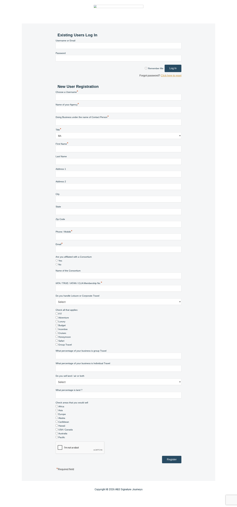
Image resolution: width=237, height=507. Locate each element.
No (59, 264)
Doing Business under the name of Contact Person (82, 117)
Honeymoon (64, 337)
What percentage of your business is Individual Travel (83, 363)
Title (58, 129)
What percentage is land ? (69, 390)
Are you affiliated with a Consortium (74, 257)
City (57, 194)
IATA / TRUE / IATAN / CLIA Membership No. (79, 283)
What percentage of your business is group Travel (81, 350)
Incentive (63, 329)
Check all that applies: (67, 310)
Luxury (61, 321)
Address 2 (61, 181)
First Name (62, 144)
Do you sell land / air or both (70, 376)
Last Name (61, 156)
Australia (62, 433)
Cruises (62, 333)
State (58, 206)
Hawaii (61, 425)
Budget (62, 325)
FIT (60, 313)
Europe (62, 414)
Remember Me (155, 68)
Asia (60, 410)
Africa (61, 406)
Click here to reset (171, 75)
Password (61, 53)
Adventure (63, 317)
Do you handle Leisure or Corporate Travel (77, 295)
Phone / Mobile (64, 231)
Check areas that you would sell (72, 402)
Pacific (61, 437)
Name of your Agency (67, 104)
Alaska (61, 418)
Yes (60, 260)
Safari (61, 341)
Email (59, 244)
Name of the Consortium (68, 270)
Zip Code (60, 219)
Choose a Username (67, 92)
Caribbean (63, 422)
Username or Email (65, 40)
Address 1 (61, 169)
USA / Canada (65, 429)
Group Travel (65, 344)
